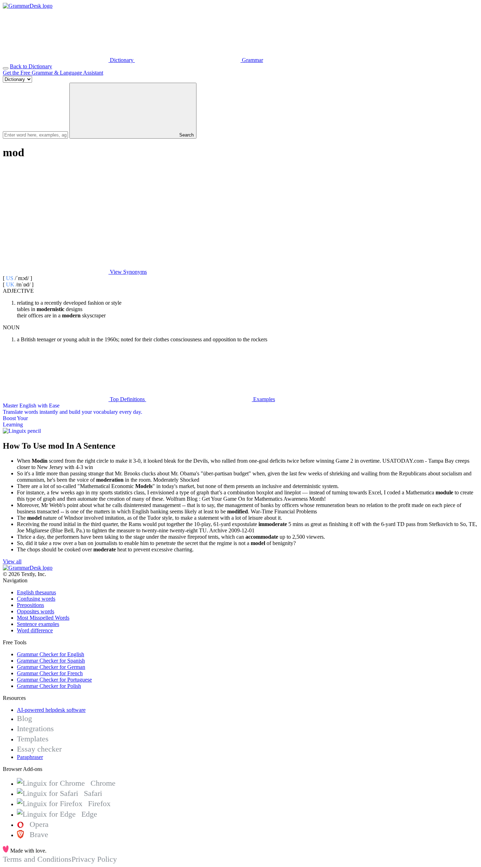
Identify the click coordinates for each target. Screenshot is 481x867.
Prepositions (30, 605)
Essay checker (39, 749)
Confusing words (36, 599)
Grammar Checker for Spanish (51, 661)
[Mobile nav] (5, 68)
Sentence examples (38, 624)
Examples (263, 399)
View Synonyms (127, 272)
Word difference (35, 630)
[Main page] (27, 6)
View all (12, 561)
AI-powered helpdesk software (51, 710)
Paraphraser (30, 757)
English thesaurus (36, 592)
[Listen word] (55, 218)
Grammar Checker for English (50, 654)
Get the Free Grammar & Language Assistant (53, 73)
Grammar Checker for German (51, 667)
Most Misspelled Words (43, 618)
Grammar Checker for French (50, 673)
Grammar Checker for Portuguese (54, 680)
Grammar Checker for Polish (49, 686)
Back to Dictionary (31, 66)
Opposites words (35, 611)
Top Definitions (127, 399)
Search (186, 135)
